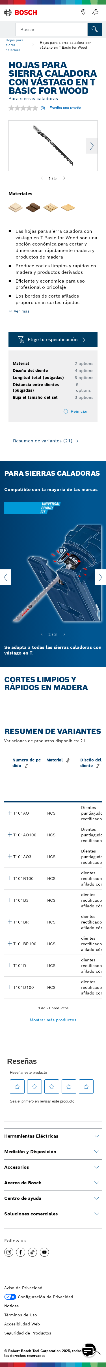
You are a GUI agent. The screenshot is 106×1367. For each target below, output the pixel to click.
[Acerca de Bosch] (97, 1183)
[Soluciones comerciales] (97, 1214)
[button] (8, 1252)
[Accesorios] (97, 1167)
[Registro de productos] (95, 12)
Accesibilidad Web (22, 1324)
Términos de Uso (20, 1315)
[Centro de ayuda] (97, 1198)
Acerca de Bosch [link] (23, 1183)
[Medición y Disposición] (97, 1151)
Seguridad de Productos (27, 1333)
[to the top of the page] (97, 1333)
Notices (11, 1305)
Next (92, 146)
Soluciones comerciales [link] (31, 1214)
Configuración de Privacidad (45, 1296)
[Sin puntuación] (24, 108)
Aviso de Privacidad (23, 1287)
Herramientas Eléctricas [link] (31, 1136)
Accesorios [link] (16, 1167)
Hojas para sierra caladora (14, 45)
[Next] (64, 178)
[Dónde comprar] (83, 12)
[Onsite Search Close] (83, 28)
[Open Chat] (89, 1350)
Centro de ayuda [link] (22, 1198)
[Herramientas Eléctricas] (97, 1136)
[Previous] (42, 178)
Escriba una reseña (65, 108)
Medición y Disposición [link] (30, 1152)
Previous (5, 577)
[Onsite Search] (95, 29)
